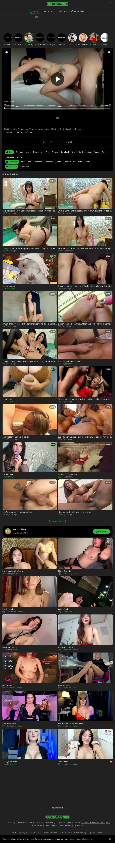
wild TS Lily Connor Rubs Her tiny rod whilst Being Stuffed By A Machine (85, 211)
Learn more (88, 839)
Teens (87, 161)
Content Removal (49, 832)
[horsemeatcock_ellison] (29, 556)
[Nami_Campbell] (85, 556)
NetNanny (69, 825)
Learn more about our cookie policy (95, 822)
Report (68, 141)
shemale (19, 152)
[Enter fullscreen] (109, 101)
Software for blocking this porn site (46, 825)
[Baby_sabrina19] (29, 632)
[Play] (57, 79)
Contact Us (34, 832)
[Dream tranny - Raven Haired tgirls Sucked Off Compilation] (30, 347)
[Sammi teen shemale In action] (30, 422)
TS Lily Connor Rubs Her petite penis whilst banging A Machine (29, 248)
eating (104, 152)
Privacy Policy (80, 832)
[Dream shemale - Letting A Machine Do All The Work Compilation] (85, 309)
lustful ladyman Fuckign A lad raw (17, 512)
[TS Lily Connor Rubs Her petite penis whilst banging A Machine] (30, 234)
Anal (23, 161)
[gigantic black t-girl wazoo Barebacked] (85, 497)
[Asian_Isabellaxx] (29, 747)
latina (88, 152)
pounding (10, 157)
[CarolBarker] (30, 460)
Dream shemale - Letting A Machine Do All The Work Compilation (85, 324)
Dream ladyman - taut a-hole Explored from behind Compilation (85, 286)
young (96, 152)
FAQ (100, 832)
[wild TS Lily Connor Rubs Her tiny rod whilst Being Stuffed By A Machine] (85, 196)
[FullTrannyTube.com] (57, 4)
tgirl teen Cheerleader (67, 475)
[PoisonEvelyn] (85, 671)
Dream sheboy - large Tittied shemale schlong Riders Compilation (30, 324)
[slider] (57, 108)
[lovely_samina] (29, 594)
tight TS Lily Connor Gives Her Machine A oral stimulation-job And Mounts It (85, 248)
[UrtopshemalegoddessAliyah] (85, 709)
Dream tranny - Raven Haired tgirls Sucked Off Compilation (29, 362)
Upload (92, 832)
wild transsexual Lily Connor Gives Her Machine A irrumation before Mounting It (29, 211)
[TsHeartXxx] (85, 747)
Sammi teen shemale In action (16, 437)
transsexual (38, 152)
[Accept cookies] (110, 839)
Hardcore (49, 161)
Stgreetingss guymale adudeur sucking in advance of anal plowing (85, 399)
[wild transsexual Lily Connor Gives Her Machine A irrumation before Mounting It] (30, 196)
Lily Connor (24, 166)
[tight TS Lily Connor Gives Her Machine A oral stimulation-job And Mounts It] (85, 234)
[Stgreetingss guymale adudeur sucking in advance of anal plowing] (85, 384)
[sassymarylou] (30, 271)
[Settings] (109, 52)
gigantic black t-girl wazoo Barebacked (75, 512)
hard (80, 152)
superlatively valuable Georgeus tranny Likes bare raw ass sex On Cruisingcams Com (85, 437)
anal (28, 152)
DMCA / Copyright (19, 832)
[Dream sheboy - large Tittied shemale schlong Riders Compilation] (30, 309)
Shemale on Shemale (73, 161)
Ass (29, 161)
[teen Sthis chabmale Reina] (85, 347)
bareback (65, 152)
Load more (57, 521)
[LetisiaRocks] (85, 594)
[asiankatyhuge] (29, 709)
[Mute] (7, 52)
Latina (58, 161)
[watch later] (6, 181)
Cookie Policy (66, 832)
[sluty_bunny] (30, 384)
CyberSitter (78, 825)
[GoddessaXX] (29, 671)
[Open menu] (4, 4)
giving (19, 157)
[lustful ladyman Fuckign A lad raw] (30, 497)
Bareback (38, 161)
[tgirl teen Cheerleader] (85, 460)
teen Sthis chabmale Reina (69, 362)
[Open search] (111, 4)
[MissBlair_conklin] (85, 632)
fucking (55, 152)
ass (47, 152)
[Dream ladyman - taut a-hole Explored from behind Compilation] (85, 271)
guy (73, 152)
